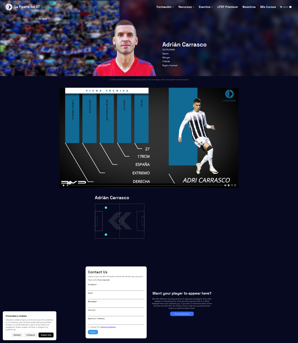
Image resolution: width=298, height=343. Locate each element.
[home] (23, 7)
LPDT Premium (227, 7)
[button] (165, 7)
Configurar (30, 335)
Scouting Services (182, 314)
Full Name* (92, 285)
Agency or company (96, 318)
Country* (92, 310)
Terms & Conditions (108, 327)
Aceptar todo (46, 335)
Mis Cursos (268, 7)
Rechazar (17, 335)
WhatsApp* (92, 301)
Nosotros (249, 7)
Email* (90, 293)
